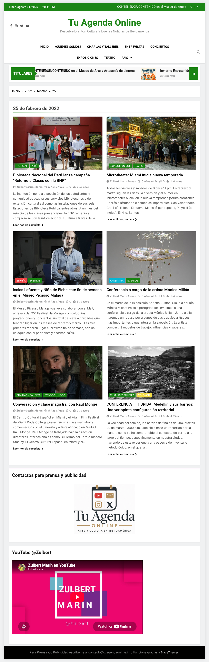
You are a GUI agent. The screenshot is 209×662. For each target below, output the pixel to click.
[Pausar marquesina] (193, 73)
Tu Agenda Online (104, 22)
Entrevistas (134, 47)
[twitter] (21, 26)
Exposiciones (87, 58)
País (124, 58)
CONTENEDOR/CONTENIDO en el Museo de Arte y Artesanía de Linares (62, 71)
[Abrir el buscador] (198, 52)
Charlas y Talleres (103, 47)
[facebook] (11, 26)
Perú (34, 166)
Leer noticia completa (26, 225)
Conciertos (159, 47)
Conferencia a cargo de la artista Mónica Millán (148, 289)
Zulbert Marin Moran (30, 187)
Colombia (144, 395)
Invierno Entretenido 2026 (159, 71)
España (21, 281)
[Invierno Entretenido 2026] (128, 76)
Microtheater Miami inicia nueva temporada (145, 175)
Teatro (109, 58)
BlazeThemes (170, 652)
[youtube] (27, 26)
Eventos (35, 281)
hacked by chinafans (172, 7)
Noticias (22, 166)
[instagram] (16, 26)
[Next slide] (197, 7)
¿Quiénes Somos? (68, 47)
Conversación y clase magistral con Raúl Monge (55, 404)
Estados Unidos (120, 166)
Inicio (44, 47)
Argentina (116, 281)
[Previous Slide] (191, 7)
